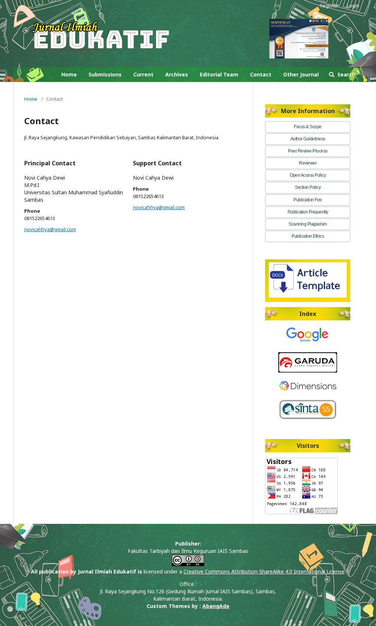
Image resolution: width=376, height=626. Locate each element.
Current (143, 74)
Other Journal (301, 74)
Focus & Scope (308, 126)
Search (345, 74)
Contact (260, 74)
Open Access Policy (308, 175)
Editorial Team (219, 74)
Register (329, 5)
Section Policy (308, 187)
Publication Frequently (308, 212)
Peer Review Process (308, 151)
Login (353, 5)
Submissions (105, 74)
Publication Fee (307, 199)
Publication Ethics (308, 236)
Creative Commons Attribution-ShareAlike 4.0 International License (264, 571)
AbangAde (215, 605)
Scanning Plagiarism (308, 224)
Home (69, 74)
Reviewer (308, 163)
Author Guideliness (307, 138)
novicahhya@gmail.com (50, 229)
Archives (176, 74)
